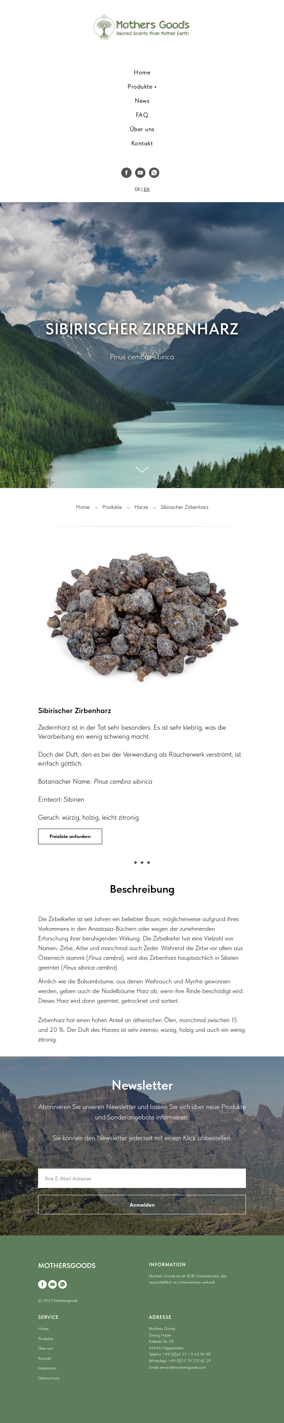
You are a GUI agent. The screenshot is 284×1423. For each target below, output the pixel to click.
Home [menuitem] (142, 72)
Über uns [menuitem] (142, 129)
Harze (141, 1217)
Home (83, 1217)
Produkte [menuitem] (139, 86)
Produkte (112, 1217)
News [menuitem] (142, 100)
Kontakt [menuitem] (142, 143)
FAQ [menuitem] (142, 114)
